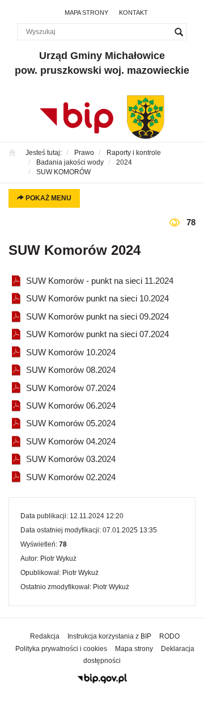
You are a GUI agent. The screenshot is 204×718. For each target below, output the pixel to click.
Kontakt (133, 12)
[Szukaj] (178, 31)
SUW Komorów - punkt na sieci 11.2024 (99, 280)
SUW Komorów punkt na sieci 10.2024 (97, 298)
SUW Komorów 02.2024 (71, 477)
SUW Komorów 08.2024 (71, 370)
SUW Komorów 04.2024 (71, 441)
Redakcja (45, 636)
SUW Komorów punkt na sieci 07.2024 (97, 334)
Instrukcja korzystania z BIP (109, 636)
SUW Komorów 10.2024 (71, 352)
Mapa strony (86, 12)
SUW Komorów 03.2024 (71, 459)
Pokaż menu (47, 198)
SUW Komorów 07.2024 (71, 388)
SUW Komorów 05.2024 (71, 423)
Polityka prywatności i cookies (61, 649)
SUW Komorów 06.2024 (71, 405)
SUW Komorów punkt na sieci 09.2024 (97, 316)
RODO (169, 636)
